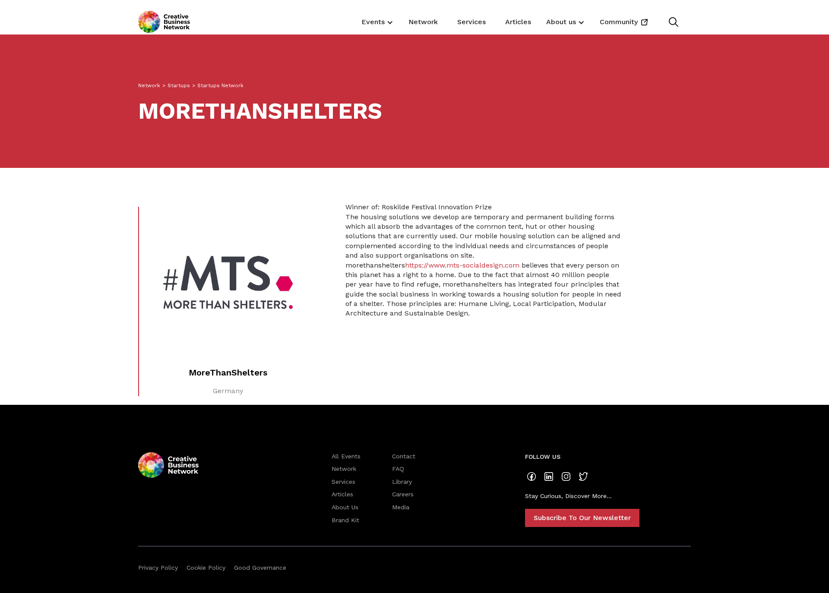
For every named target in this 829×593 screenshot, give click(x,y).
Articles (518, 22)
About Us (345, 507)
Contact (403, 456)
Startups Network (220, 85)
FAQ (398, 468)
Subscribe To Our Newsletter (582, 518)
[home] (164, 22)
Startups (179, 85)
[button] (376, 21)
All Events (346, 456)
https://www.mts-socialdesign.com (462, 265)
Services (471, 22)
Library (402, 481)
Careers (403, 494)
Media (400, 507)
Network (423, 22)
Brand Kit (345, 520)
